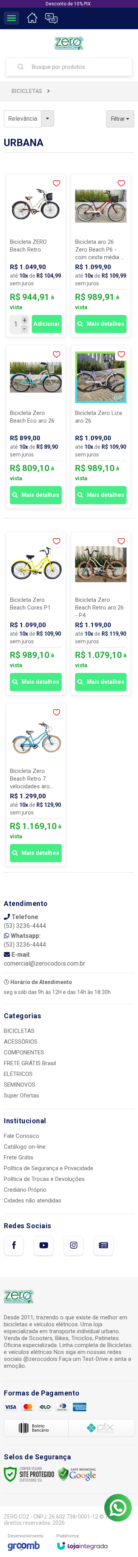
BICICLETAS (27, 91)
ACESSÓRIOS (21, 1041)
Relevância (22, 118)
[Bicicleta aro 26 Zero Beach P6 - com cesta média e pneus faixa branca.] (101, 255)
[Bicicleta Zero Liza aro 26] (101, 426)
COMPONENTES (24, 1052)
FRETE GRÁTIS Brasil (30, 1063)
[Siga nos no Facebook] (14, 1246)
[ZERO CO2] (69, 43)
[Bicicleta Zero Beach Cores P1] (36, 613)
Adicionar (46, 323)
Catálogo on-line (25, 1146)
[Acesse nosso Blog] (103, 1246)
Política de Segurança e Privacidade (48, 1168)
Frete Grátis (18, 1157)
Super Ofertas (21, 1095)
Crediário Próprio (25, 1189)
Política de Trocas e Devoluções (44, 1179)
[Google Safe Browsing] (77, 1474)
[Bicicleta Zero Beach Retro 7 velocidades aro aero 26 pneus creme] (36, 784)
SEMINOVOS (19, 1084)
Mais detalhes (105, 323)
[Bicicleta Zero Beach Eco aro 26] (36, 426)
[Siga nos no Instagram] (74, 1246)
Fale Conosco (21, 1135)
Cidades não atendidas (32, 1200)
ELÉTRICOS (18, 1074)
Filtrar (118, 119)
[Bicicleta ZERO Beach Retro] (36, 255)
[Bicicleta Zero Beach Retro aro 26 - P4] (101, 613)
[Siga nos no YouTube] (44, 1246)
